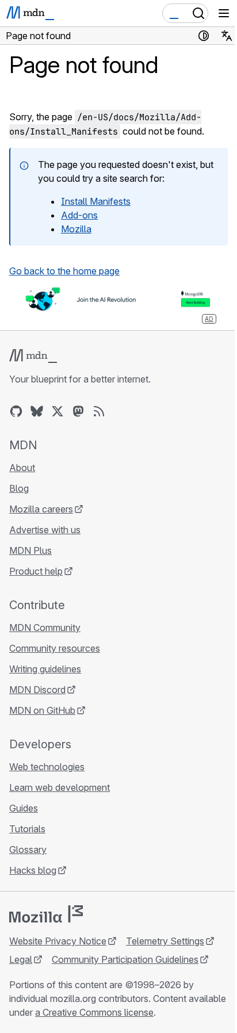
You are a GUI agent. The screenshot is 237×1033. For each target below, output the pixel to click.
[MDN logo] (33, 356)
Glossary (28, 849)
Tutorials (27, 829)
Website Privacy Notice (57, 941)
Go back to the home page (64, 271)
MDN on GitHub (42, 710)
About (22, 467)
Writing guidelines (45, 669)
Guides (23, 808)
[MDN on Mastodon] (78, 411)
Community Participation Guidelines (125, 959)
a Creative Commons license (94, 1012)
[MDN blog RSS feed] (99, 411)
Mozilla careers (41, 509)
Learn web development (59, 787)
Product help (36, 571)
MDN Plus (30, 550)
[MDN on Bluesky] (37, 411)
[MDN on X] (57, 411)
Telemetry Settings (165, 941)
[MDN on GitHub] (16, 411)
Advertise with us (45, 529)
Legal (20, 959)
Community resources (54, 648)
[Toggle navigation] (224, 13)
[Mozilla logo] (46, 914)
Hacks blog (32, 870)
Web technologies (47, 766)
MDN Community (45, 627)
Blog (19, 488)
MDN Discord (37, 689)
